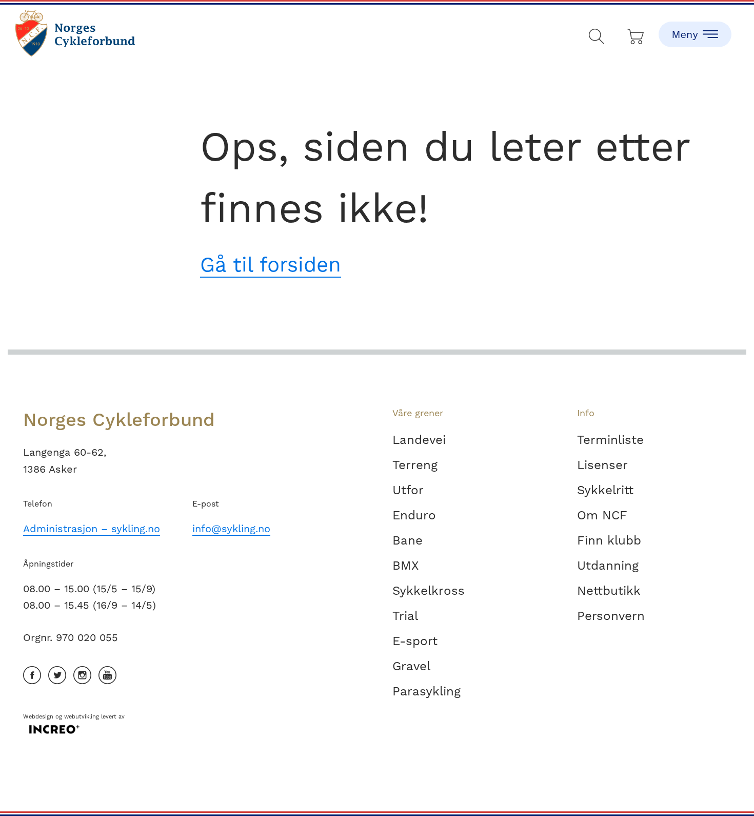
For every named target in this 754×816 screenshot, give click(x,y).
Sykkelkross (428, 591)
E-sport (415, 641)
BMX (405, 565)
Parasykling (426, 691)
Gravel (411, 666)
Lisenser (602, 465)
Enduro (414, 515)
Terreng (415, 465)
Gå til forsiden (270, 264)
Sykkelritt (605, 490)
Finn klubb (609, 540)
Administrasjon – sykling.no (91, 528)
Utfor (408, 490)
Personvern (611, 616)
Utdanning (608, 565)
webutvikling (81, 716)
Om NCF (602, 515)
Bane (407, 540)
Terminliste (610, 440)
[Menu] (695, 26)
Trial (405, 616)
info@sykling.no (231, 528)
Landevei (419, 440)
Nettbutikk (609, 591)
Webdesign (38, 716)
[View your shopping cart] (636, 34)
